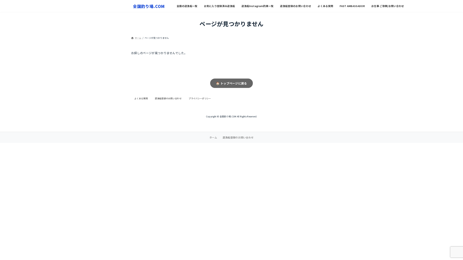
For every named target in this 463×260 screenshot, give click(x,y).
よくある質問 (141, 98)
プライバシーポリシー (200, 98)
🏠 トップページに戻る (231, 83)
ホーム (213, 137)
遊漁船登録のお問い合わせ (168, 98)
